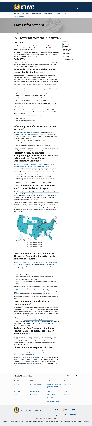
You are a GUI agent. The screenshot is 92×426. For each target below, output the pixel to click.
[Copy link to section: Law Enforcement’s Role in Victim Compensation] (30, 304)
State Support (33, 394)
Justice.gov (86, 421)
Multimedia (66, 56)
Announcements (68, 384)
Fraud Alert (73, 8)
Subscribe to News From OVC (21, 388)
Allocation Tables (34, 391)
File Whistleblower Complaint (16, 421)
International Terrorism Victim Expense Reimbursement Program (54, 386)
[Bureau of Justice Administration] (56, 410)
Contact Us (16, 384)
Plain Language (28, 421)
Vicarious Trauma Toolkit (53, 401)
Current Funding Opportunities (67, 49)
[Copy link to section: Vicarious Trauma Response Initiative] (53, 347)
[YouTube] (76, 376)
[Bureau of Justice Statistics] (65, 411)
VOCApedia (33, 388)
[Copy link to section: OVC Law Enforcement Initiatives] (60, 37)
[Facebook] (68, 376)
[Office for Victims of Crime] (65, 416)
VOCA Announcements (35, 384)
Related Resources (68, 59)
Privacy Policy (36, 421)
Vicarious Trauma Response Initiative (30, 357)
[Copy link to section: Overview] (24, 42)
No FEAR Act (59, 421)
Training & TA (50, 398)
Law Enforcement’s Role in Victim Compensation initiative (38, 319)
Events (65, 391)
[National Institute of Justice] (73, 410)
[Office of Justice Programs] (17, 7)
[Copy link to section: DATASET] (25, 59)
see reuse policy (27, 33)
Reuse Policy (17, 391)
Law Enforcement (20, 16)
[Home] (28, 7)
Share (78, 9)
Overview (65, 41)
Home (15, 16)
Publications (66, 53)
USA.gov (80, 421)
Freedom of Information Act (70, 421)
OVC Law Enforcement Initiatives (69, 45)
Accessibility (5, 421)
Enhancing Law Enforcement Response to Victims (28, 132)
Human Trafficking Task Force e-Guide (28, 89)
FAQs (48, 391)
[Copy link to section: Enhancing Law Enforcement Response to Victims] (23, 129)
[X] (72, 376)
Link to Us (16, 394)
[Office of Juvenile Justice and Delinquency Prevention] (57, 416)
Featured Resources (68, 388)
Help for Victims (66, 8)
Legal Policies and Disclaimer (48, 421)
